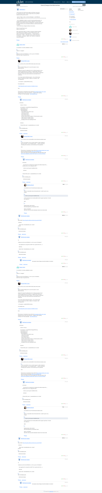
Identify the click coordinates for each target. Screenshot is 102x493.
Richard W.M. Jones (25, 61)
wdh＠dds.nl (22, 9)
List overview (71, 11)
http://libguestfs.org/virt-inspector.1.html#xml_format (28, 86)
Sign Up (69, 1)
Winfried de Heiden (27, 99)
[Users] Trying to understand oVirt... (79, 6)
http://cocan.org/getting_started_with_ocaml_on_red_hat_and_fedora (33, 153)
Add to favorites (73, 19)
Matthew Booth (30, 185)
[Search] (85, 2)
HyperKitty (51, 491)
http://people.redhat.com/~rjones (40, 91)
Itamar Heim (22, 44)
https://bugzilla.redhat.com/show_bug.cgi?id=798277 (32, 220)
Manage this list (57, 1)
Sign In (64, 1)
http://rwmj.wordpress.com (36, 151)
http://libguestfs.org (33, 93)
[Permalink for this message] (67, 39)
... (17, 49)
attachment (25, 133)
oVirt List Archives (29, 2)
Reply (18, 40)
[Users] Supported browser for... (22, 6)
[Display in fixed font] (66, 39)
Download (72, 14)
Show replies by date (64, 41)
